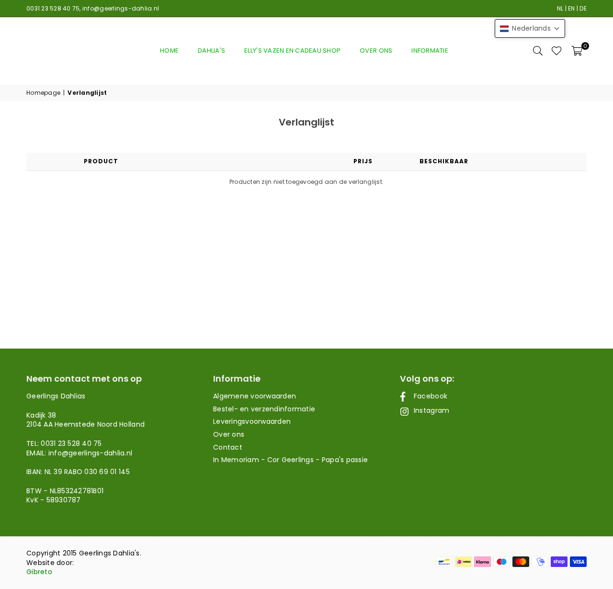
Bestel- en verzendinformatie (264, 409)
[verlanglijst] (557, 50)
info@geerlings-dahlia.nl (120, 8)
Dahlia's (211, 50)
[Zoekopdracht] (538, 50)
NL (560, 8)
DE (583, 8)
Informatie (429, 50)
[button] (577, 50)
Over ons (376, 50)
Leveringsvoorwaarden (252, 421)
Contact (227, 447)
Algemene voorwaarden (254, 396)
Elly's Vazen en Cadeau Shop (292, 50)
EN (571, 8)
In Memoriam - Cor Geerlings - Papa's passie (290, 459)
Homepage (43, 93)
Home (169, 50)
